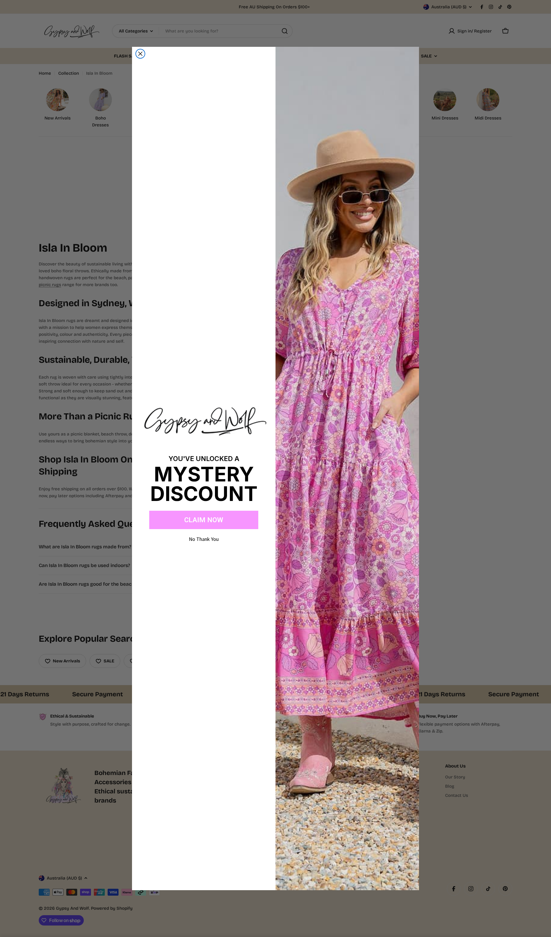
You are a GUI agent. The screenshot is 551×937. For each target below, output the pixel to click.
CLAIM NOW (203, 520)
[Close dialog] (140, 53)
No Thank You (204, 539)
